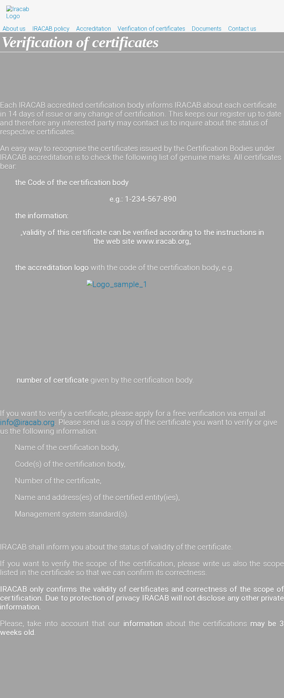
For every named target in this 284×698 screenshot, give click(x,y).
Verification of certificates (151, 28)
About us (14, 28)
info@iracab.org (27, 422)
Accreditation (93, 28)
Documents (207, 28)
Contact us (242, 28)
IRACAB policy (51, 28)
